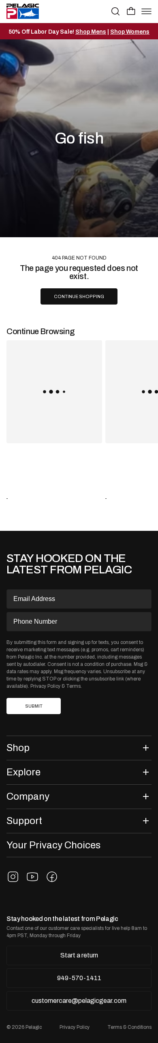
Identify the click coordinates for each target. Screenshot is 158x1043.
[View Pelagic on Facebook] (51, 876)
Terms (73, 686)
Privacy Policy (45, 686)
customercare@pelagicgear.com (79, 1001)
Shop (18, 747)
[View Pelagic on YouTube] (32, 876)
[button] (131, 11)
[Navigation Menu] (146, 11)
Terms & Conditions (129, 1027)
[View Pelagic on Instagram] (12, 876)
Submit (34, 706)
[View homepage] (22, 11)
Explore (23, 771)
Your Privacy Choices (53, 844)
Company (27, 796)
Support (24, 820)
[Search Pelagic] (115, 11)
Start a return (79, 955)
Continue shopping (79, 296)
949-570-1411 (79, 978)
